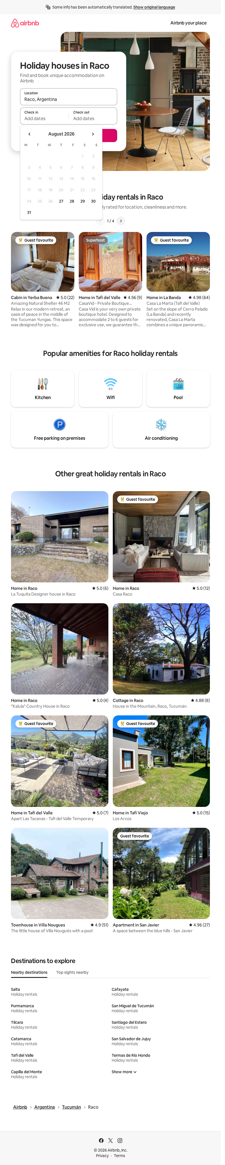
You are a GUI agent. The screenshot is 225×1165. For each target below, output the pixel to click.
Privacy (102, 1155)
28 (72, 201)
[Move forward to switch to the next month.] (92, 134)
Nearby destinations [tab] (29, 972)
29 (82, 201)
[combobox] (68, 99)
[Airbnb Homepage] (25, 23)
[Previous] (100, 221)
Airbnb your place (188, 23)
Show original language (154, 7)
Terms (119, 1155)
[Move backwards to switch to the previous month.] (29, 134)
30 (93, 201)
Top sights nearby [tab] (72, 972)
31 (29, 212)
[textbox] (44, 118)
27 (61, 201)
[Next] (120, 221)
